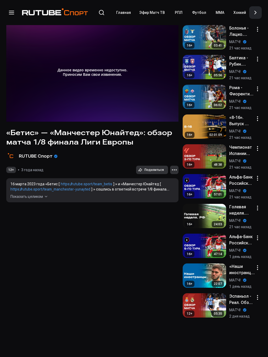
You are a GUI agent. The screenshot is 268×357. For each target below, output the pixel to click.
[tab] (123, 12)
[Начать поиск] (101, 12)
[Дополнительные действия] (174, 170)
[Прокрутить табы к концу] (255, 12)
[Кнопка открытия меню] (11, 12)
